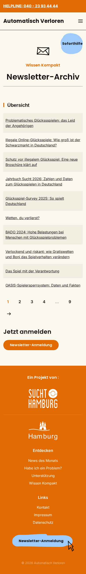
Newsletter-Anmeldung (31, 345)
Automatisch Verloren (33, 21)
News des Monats (43, 460)
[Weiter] (9, 314)
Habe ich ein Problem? (43, 468)
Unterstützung (43, 475)
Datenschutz (43, 522)
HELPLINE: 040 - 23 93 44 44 (30, 6)
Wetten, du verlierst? (22, 218)
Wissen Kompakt (43, 483)
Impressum (43, 515)
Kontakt (43, 507)
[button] (80, 21)
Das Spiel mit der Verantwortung (32, 271)
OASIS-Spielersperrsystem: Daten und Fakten (43, 285)
